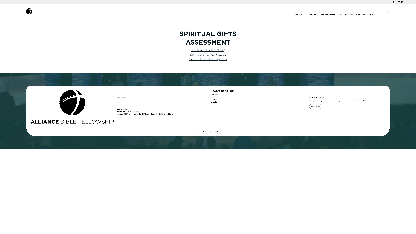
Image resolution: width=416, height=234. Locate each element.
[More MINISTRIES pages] (317, 14)
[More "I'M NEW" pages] (303, 14)
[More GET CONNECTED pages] (336, 14)
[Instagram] (393, 2)
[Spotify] (402, 2)
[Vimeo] (399, 2)
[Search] (387, 11)
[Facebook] (396, 2)
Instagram (215, 97)
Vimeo (213, 99)
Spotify (214, 102)
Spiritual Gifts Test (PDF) (208, 50)
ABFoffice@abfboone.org (131, 112)
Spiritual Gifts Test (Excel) (208, 54)
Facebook (215, 95)
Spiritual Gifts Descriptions (208, 59)
